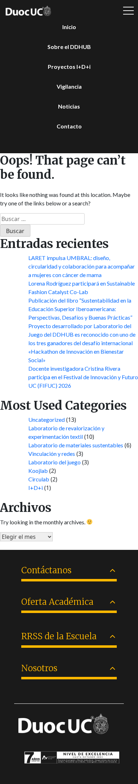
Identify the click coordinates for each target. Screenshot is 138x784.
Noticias (69, 106)
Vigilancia (69, 86)
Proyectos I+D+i (69, 66)
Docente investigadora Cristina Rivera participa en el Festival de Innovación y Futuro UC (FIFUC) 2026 (83, 377)
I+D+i (35, 487)
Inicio (69, 26)
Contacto (69, 126)
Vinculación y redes (51, 453)
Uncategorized (46, 419)
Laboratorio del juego (54, 462)
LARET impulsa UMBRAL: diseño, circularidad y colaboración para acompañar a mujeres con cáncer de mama (81, 266)
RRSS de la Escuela (59, 636)
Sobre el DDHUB (69, 46)
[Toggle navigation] (128, 11)
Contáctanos (46, 570)
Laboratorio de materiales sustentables (75, 445)
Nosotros (39, 668)
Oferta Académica (57, 601)
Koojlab (38, 470)
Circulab (38, 479)
